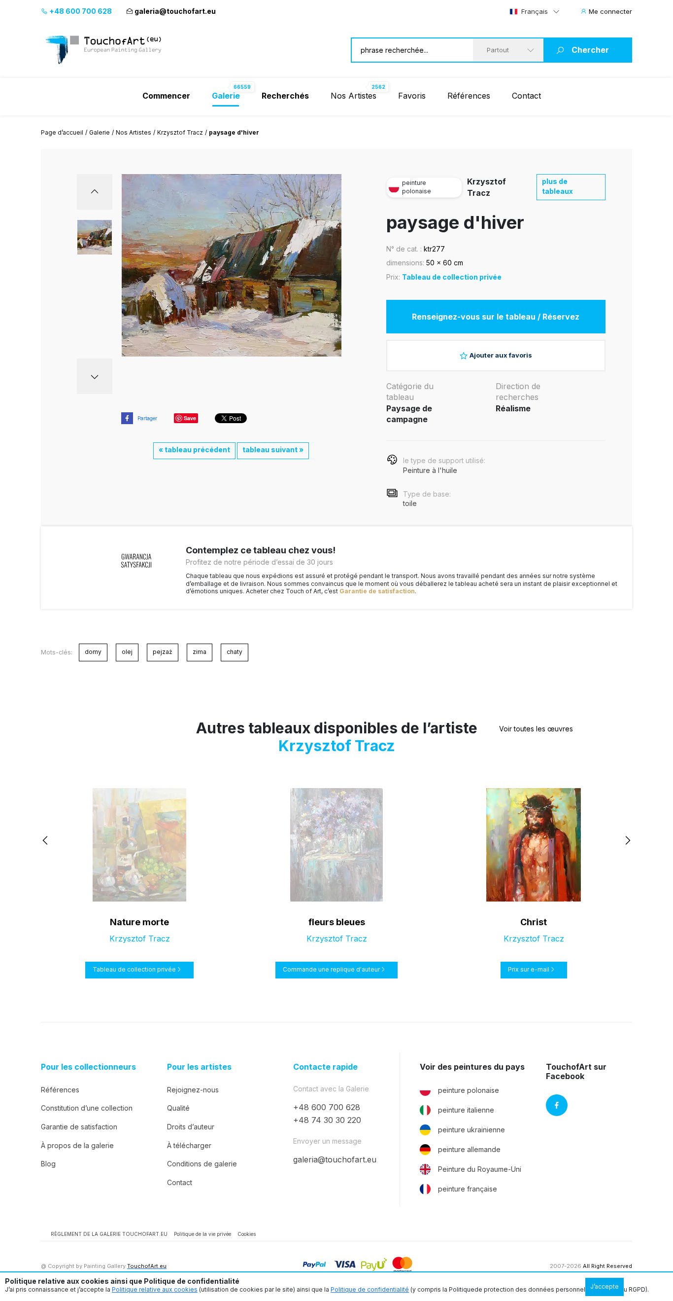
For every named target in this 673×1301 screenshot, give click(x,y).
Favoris (412, 96)
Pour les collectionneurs (88, 1067)
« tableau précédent (194, 449)
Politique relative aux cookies (155, 1289)
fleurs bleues (336, 922)
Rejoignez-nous (193, 1089)
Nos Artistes (353, 96)
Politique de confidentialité (370, 1289)
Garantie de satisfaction (377, 591)
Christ (533, 922)
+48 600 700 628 (80, 11)
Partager (147, 418)
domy (93, 651)
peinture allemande (469, 1149)
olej (127, 651)
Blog (48, 1163)
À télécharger (189, 1145)
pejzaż (162, 651)
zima (199, 651)
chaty (234, 651)
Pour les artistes (199, 1067)
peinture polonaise (468, 1090)
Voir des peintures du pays (472, 1067)
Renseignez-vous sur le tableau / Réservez (495, 317)
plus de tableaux (557, 186)
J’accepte (604, 1286)
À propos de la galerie (77, 1145)
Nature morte (139, 922)
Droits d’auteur (190, 1126)
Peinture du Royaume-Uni (479, 1169)
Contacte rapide (325, 1067)
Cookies (246, 1234)
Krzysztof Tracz (180, 132)
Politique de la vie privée (202, 1234)
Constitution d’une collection (87, 1108)
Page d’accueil (62, 132)
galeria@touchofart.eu (175, 11)
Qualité (178, 1108)
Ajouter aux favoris (501, 355)
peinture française (467, 1189)
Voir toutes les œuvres (536, 728)
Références (468, 96)
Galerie (99, 132)
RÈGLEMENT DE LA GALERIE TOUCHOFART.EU (109, 1234)
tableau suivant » (272, 449)
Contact (526, 96)
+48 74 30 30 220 (327, 1120)
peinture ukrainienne (471, 1129)
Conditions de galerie (202, 1163)
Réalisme (513, 408)
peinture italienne (466, 1110)
